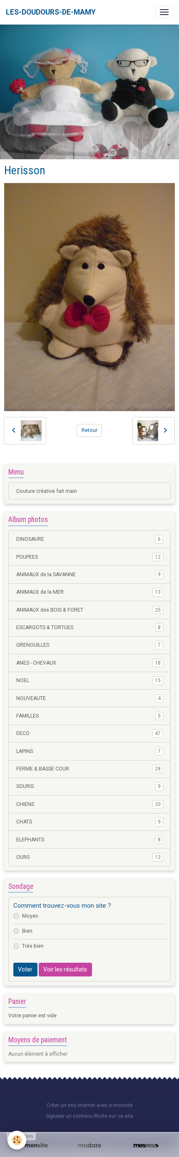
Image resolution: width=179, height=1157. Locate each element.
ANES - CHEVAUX (88, 663)
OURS (88, 857)
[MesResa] (146, 1146)
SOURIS (88, 786)
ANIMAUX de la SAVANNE (88, 574)
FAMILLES (88, 716)
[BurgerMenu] (164, 12)
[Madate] (89, 1146)
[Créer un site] (33, 1146)
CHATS (88, 822)
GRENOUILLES (88, 645)
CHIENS (88, 804)
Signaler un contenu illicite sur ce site (89, 1116)
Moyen (30, 916)
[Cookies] (16, 1140)
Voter (25, 969)
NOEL (88, 680)
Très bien (33, 946)
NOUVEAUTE (88, 698)
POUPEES (88, 557)
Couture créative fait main (46, 491)
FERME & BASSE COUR (88, 769)
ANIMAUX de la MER (88, 592)
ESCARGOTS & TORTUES (88, 627)
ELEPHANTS (88, 840)
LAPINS (88, 751)
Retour (89, 430)
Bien (27, 931)
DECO (88, 733)
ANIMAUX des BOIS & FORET (88, 610)
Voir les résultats (65, 969)
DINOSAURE (88, 539)
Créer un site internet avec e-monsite (90, 1105)
